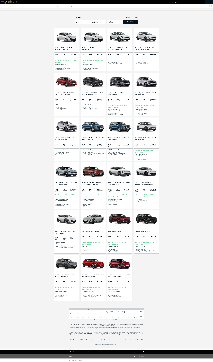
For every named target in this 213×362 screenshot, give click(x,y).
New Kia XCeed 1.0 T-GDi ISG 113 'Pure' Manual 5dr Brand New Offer (65, 93)
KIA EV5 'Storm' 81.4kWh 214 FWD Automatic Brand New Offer (144, 230)
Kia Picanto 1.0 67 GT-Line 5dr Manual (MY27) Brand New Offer (65, 48)
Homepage (12, 9)
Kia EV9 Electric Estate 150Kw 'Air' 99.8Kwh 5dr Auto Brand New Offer (119, 275)
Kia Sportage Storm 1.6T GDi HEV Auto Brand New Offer (118, 93)
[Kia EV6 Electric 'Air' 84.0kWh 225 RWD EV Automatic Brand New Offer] (93, 264)
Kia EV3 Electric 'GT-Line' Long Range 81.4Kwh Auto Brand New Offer (91, 183)
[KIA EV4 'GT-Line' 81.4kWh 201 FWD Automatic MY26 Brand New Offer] (146, 171)
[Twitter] (134, 356)
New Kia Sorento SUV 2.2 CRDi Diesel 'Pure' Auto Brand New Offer (93, 138)
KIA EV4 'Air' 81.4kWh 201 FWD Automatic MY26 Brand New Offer (119, 183)
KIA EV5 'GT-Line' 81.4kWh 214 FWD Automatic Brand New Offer (64, 275)
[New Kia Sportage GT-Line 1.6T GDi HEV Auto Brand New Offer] (66, 126)
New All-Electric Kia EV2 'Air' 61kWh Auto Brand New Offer (145, 138)
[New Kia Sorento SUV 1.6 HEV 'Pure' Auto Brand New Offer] (120, 126)
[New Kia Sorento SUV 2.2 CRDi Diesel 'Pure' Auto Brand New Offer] (93, 126)
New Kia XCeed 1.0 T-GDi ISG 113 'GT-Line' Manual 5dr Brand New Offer (93, 93)
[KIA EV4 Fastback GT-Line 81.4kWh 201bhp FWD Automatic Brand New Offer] (93, 219)
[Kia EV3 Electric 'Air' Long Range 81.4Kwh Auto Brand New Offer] (66, 171)
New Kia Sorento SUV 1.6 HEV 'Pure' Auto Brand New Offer (119, 138)
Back (2, 9)
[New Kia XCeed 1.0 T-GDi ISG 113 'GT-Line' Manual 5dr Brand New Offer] (93, 82)
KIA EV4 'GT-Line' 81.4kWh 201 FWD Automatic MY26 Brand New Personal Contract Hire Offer (65, 231)
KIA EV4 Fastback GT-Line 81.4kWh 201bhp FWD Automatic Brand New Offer (93, 230)
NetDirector (71, 360)
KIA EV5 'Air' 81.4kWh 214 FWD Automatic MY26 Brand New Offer (119, 230)
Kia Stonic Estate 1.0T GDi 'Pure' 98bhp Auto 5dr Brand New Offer (145, 48)
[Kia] (210, 6)
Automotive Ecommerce (79, 360)
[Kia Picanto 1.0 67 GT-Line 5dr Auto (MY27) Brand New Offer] (93, 37)
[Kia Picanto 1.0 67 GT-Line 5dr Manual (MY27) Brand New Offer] (66, 37)
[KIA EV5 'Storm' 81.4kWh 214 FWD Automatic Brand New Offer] (146, 219)
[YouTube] (136, 356)
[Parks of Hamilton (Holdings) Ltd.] (10, 2)
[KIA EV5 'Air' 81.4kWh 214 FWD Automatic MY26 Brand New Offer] (120, 219)
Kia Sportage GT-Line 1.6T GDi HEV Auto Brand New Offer (145, 93)
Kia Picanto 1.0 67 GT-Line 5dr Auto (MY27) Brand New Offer (93, 48)
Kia (14, 9)
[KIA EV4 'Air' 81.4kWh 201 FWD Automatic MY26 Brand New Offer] (120, 171)
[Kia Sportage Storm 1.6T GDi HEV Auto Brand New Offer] (120, 82)
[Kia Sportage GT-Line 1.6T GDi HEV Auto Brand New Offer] (146, 82)
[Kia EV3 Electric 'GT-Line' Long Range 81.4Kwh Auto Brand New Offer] (93, 171)
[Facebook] (132, 356)
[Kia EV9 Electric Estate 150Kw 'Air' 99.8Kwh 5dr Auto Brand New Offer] (120, 264)
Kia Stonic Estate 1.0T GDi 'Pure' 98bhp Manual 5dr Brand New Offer (118, 48)
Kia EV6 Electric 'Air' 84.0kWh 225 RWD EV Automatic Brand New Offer (93, 275)
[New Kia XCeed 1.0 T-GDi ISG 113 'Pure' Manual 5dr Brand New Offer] (66, 82)
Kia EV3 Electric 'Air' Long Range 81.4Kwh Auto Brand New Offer (66, 183)
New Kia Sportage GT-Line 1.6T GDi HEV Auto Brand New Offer (65, 138)
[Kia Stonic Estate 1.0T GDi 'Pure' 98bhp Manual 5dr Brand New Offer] (120, 37)
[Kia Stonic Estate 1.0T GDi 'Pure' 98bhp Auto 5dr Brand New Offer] (146, 37)
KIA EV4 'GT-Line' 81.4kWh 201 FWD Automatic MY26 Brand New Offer (144, 183)
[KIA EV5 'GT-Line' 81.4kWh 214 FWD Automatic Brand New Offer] (66, 264)
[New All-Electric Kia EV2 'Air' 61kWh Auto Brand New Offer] (146, 126)
